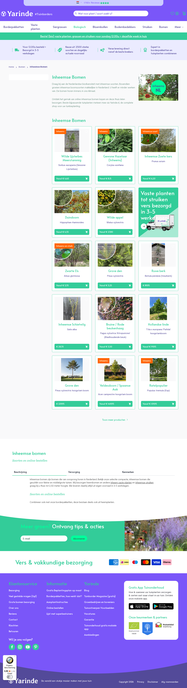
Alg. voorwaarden (169, 681)
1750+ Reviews (92, 3)
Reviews (13, 613)
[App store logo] (139, 606)
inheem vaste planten (121, 483)
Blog (86, 590)
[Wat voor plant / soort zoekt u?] (76, 13)
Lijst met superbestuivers (59, 613)
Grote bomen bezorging (22, 602)
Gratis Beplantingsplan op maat (64, 590)
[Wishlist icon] (86, 131)
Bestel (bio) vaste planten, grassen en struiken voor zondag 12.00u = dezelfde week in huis (93, 36)
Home (11, 67)
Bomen (22, 67)
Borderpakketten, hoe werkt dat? (64, 596)
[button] (184, 13)
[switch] (10, 677)
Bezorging (14, 590)
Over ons (13, 607)
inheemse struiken (144, 483)
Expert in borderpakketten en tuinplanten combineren (164, 50)
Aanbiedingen (91, 634)
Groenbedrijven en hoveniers (99, 602)
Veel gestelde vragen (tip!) (23, 596)
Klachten (13, 625)
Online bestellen (55, 607)
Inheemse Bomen (38, 67)
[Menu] (15, 657)
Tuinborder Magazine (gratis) (100, 596)
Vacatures (89, 613)
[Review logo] (147, 628)
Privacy (140, 681)
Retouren (13, 631)
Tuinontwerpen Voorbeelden (99, 607)
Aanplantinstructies (57, 602)
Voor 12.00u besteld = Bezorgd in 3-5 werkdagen (34, 50)
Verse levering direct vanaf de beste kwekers (120, 50)
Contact (13, 619)
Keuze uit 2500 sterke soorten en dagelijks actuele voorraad (77, 50)
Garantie (89, 619)
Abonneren (79, 538)
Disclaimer (153, 681)
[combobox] (110, 13)
